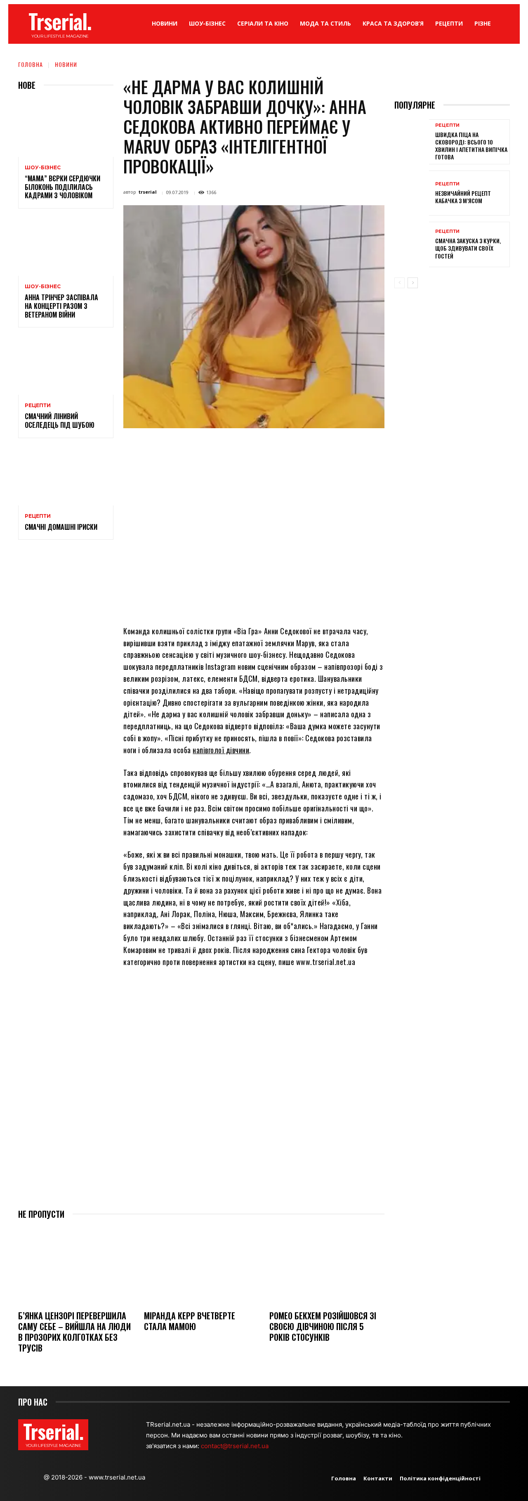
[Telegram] (289, 447)
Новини (66, 64)
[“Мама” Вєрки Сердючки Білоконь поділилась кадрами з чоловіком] (65, 128)
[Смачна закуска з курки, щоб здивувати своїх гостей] (411, 244)
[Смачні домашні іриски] (65, 476)
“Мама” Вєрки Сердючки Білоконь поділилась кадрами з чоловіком (62, 187)
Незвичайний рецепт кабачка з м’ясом (463, 197)
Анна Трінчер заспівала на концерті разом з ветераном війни (61, 306)
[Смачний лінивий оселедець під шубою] (65, 366)
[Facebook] (194, 447)
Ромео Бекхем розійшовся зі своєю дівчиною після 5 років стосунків (322, 1326)
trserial (148, 192)
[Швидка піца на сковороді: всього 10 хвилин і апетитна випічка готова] (411, 141)
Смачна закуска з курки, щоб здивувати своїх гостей (468, 248)
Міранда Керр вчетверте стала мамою (189, 1321)
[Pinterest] (232, 447)
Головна (30, 64)
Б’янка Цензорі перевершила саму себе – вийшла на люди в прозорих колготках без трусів (74, 1331)
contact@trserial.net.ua (235, 1446)
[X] (213, 447)
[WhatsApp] (251, 447)
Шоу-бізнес (43, 167)
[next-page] (413, 282)
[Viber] (308, 447)
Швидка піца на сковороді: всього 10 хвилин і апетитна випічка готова (471, 145)
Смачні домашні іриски (61, 527)
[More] (328, 447)
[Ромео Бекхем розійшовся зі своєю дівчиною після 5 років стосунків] (326, 1265)
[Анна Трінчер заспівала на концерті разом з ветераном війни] (65, 247)
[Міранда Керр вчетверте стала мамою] (201, 1265)
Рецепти (38, 405)
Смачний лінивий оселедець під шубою (59, 420)
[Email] (270, 447)
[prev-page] (399, 282)
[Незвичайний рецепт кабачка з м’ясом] (411, 193)
